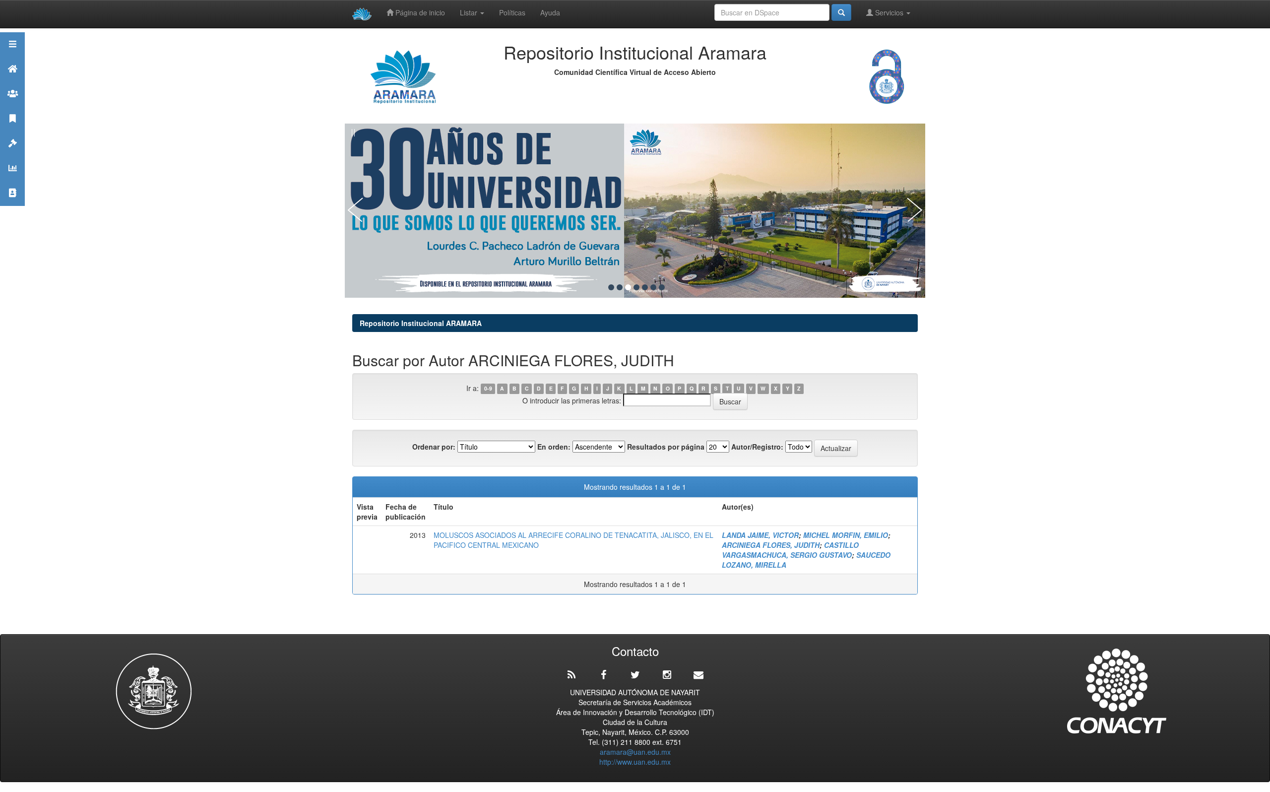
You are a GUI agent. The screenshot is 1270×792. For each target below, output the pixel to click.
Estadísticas (12, 180)
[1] (611, 287)
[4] (636, 287)
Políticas (512, 12)
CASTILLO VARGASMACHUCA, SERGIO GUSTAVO (790, 550)
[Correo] (698, 674)
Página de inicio (419, 12)
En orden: (554, 447)
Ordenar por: (433, 447)
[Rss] (571, 674)
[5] (645, 287)
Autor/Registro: (757, 447)
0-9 (488, 389)
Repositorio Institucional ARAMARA (421, 323)
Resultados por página (665, 447)
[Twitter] (635, 674)
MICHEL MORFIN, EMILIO (845, 535)
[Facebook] (603, 674)
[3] (628, 287)
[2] (620, 287)
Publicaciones (12, 131)
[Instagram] (666, 674)
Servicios (889, 12)
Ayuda (550, 12)
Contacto (12, 205)
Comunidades (12, 106)
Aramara (12, 81)
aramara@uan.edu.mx (635, 752)
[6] (653, 287)
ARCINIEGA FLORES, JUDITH (771, 545)
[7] (662, 287)
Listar (469, 12)
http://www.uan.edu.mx (635, 762)
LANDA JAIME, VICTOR (760, 535)
